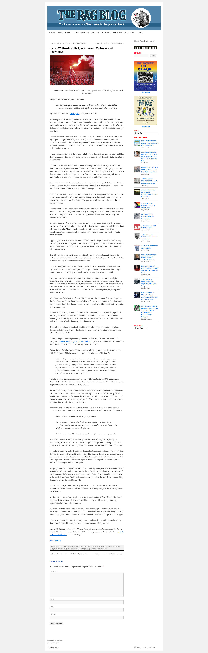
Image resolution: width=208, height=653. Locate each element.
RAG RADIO (68, 32)
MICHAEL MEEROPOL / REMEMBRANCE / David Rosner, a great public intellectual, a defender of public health (149, 156)
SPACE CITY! (95, 32)
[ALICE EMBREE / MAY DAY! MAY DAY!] (137, 227)
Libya (106, 546)
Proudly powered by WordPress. (145, 647)
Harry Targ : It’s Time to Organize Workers (109, 43)
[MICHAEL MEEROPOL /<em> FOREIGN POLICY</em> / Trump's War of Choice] (137, 257)
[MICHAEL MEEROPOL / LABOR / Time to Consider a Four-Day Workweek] (137, 143)
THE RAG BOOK (85, 32)
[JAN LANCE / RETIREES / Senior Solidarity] (137, 248)
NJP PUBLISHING (117, 32)
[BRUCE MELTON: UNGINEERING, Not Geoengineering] (137, 216)
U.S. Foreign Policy (84, 548)
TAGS (136, 131)
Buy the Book (146, 92)
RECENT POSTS (140, 137)
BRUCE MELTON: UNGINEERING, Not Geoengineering (147, 216)
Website (52, 614)
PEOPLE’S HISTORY (130, 32)
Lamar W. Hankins (98, 546)
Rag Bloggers (71, 546)
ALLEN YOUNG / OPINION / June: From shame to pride (148, 205)
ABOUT (60, 32)
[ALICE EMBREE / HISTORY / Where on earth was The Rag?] (137, 236)
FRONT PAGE (52, 32)
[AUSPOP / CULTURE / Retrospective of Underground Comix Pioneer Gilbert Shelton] (137, 192)
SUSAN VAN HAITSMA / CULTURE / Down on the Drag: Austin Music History (149, 170)
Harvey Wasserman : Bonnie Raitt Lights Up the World (68, 43)
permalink (103, 548)
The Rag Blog (75, 113)
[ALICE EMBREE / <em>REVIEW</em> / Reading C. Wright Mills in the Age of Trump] (137, 281)
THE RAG (75, 32)
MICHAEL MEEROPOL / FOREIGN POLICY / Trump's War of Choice (149, 257)
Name (52, 599)
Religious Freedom (56, 548)
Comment (53, 571)
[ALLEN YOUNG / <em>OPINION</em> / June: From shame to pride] (137, 205)
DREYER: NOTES (105, 32)
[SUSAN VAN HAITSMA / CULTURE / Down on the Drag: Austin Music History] (137, 169)
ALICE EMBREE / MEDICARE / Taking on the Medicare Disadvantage (149, 181)
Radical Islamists (114, 546)
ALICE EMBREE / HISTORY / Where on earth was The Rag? (149, 237)
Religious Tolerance (70, 548)
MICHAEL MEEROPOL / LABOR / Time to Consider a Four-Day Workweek (149, 143)
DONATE (140, 32)
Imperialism (87, 546)
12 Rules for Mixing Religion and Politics (74, 341)
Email (52, 607)
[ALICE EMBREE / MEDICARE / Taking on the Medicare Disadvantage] (137, 181)
